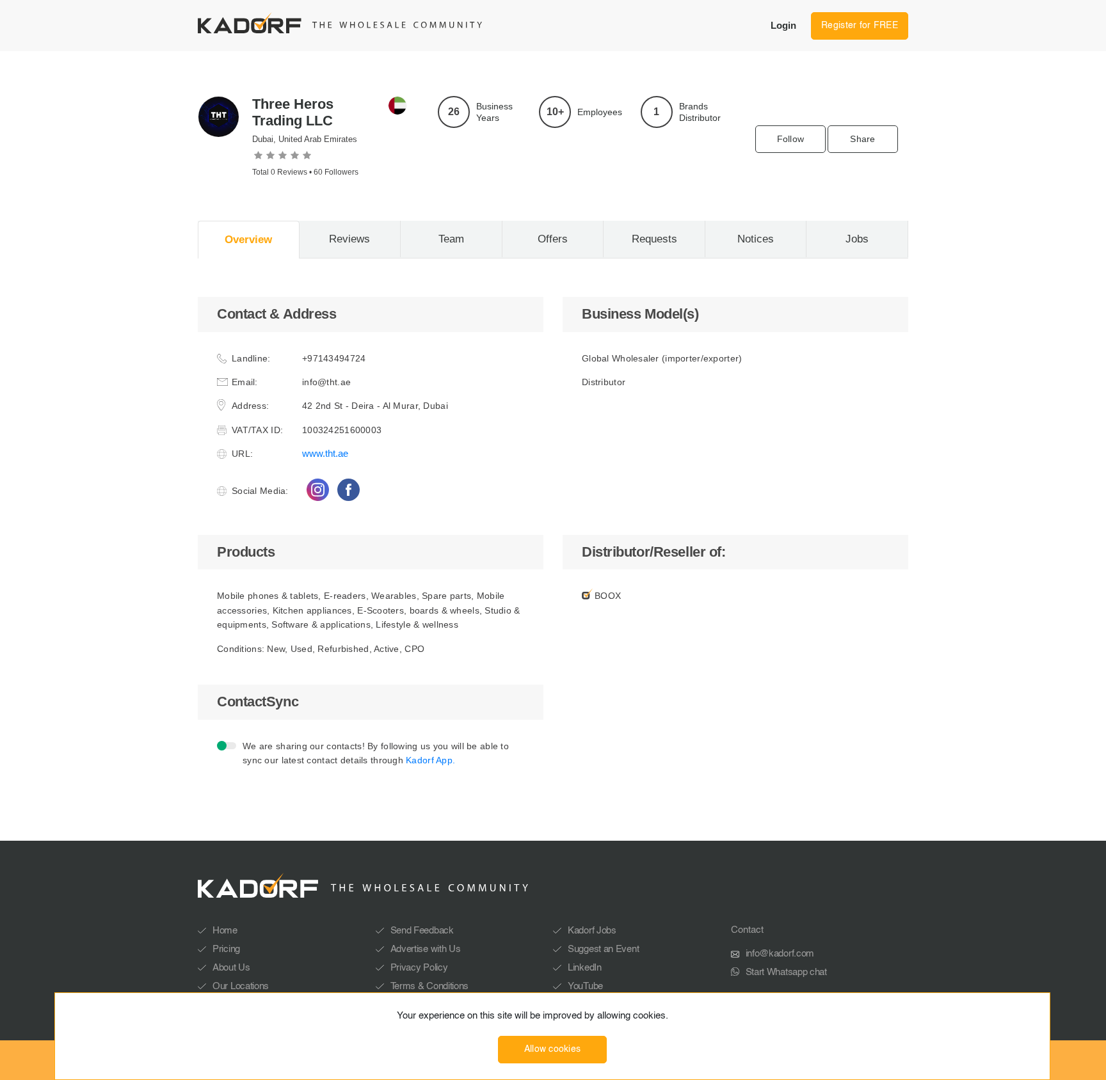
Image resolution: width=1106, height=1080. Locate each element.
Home (224, 930)
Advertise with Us (425, 949)
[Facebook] (348, 490)
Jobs (857, 239)
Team (451, 239)
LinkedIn (585, 968)
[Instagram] (317, 490)
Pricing (226, 949)
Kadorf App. (430, 760)
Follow (791, 139)
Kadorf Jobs (592, 930)
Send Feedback (422, 930)
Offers (553, 239)
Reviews (349, 239)
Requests (654, 239)
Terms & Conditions (429, 986)
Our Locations (240, 986)
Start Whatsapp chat (786, 972)
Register (859, 25)
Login (783, 25)
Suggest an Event (603, 949)
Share (862, 139)
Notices (755, 239)
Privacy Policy (419, 968)
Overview (248, 240)
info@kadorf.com (780, 953)
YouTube (585, 986)
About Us (231, 968)
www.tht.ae (325, 453)
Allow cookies (552, 1049)
